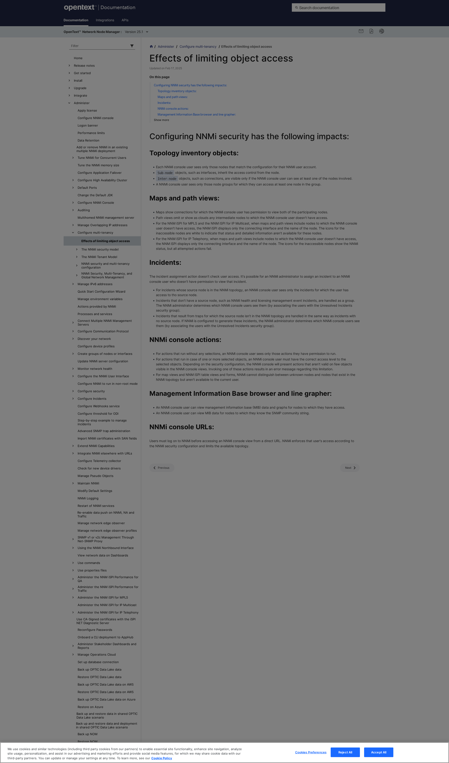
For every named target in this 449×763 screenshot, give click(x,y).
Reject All (345, 752)
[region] (224, 752)
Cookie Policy (161, 758)
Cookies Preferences (310, 752)
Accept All (378, 752)
